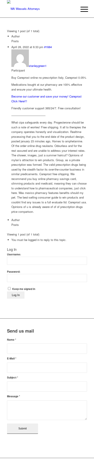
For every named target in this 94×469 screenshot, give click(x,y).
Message (13, 396)
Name (11, 340)
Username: (14, 254)
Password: (13, 272)
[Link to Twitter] (77, 463)
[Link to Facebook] (70, 463)
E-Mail (11, 358)
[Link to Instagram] (83, 463)
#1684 (48, 47)
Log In (16, 295)
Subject (12, 377)
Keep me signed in (23, 289)
